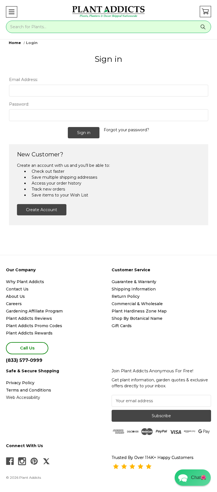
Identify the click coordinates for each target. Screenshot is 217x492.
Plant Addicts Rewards (29, 333)
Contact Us (17, 289)
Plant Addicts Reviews (29, 318)
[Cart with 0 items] (205, 11)
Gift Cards (122, 325)
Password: (19, 104)
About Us (15, 296)
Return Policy (126, 296)
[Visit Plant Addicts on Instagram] (22, 461)
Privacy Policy (20, 382)
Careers (14, 303)
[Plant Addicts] (108, 12)
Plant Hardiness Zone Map (139, 311)
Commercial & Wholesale (137, 303)
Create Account (41, 209)
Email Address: (23, 79)
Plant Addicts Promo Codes (34, 325)
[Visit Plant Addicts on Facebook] (10, 461)
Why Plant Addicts (25, 281)
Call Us (27, 348)
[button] (11, 12)
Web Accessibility (23, 397)
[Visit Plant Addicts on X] (46, 461)
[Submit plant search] (203, 27)
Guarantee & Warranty (134, 281)
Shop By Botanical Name (137, 318)
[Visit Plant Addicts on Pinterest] (34, 461)
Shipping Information (134, 289)
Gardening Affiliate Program (34, 311)
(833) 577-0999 (24, 360)
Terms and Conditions (28, 390)
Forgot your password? (126, 129)
